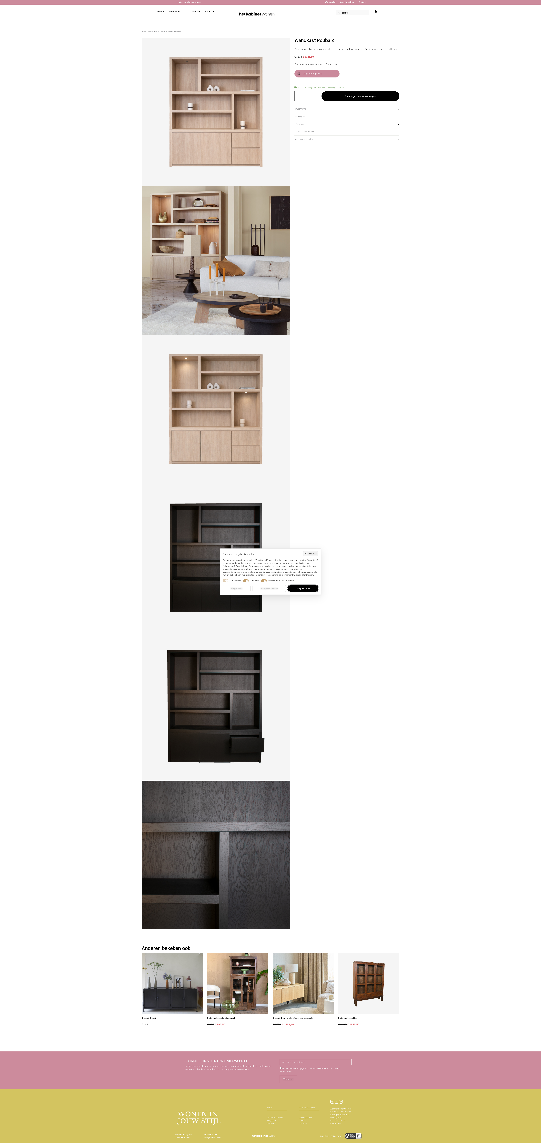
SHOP (269, 1107)
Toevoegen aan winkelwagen (360, 96)
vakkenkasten (160, 32)
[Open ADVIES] (213, 11)
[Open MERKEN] (179, 11)
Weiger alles (236, 588)
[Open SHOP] (164, 11)
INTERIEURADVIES (307, 1107)
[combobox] (352, 12)
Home (144, 32)
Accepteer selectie (269, 588)
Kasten (150, 32)
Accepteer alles (303, 588)
